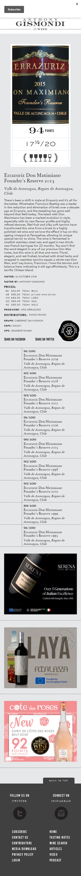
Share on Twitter (44, 339)
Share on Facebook (14, 339)
